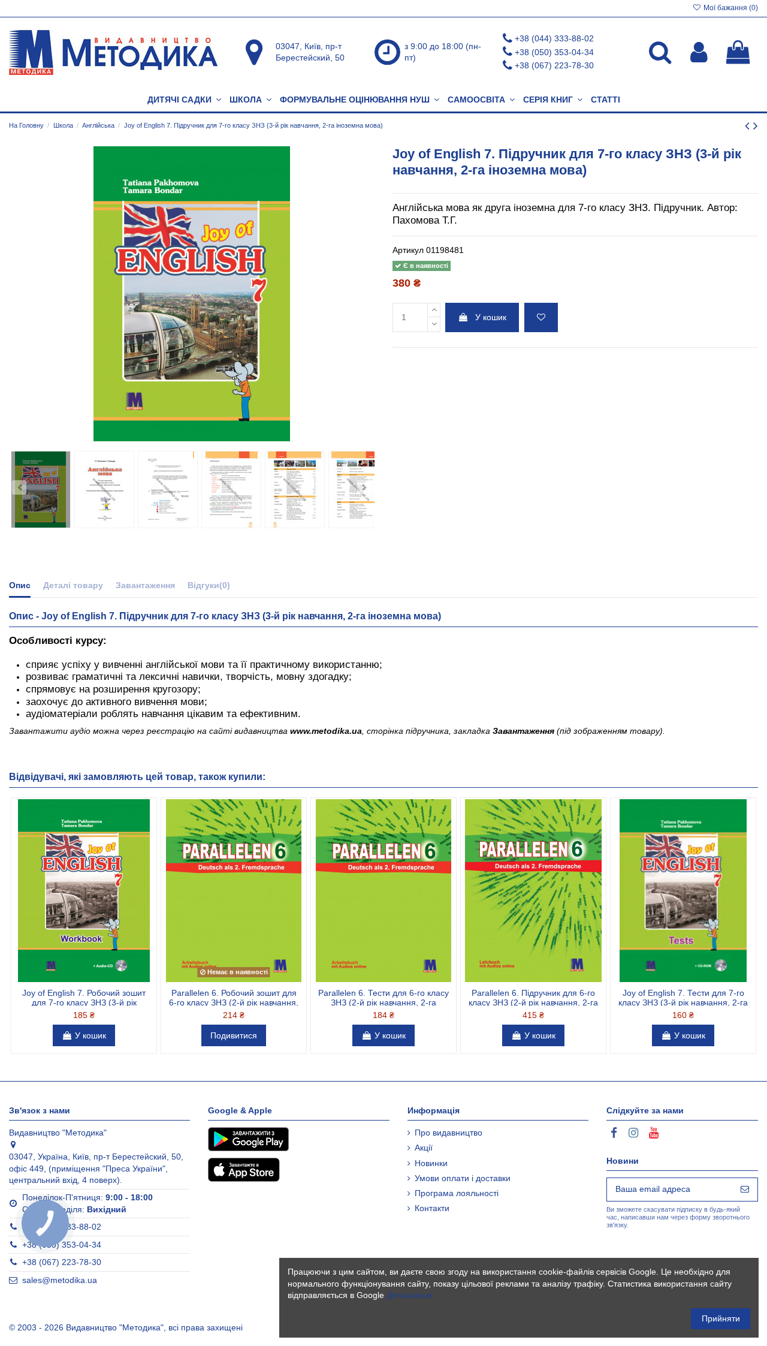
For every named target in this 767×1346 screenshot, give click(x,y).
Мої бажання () (730, 8)
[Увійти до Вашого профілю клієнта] (699, 52)
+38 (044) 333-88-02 (554, 38)
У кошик (490, 317)
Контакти (432, 1208)
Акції (424, 1147)
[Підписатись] (744, 1189)
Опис (20, 585)
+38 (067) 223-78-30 (554, 65)
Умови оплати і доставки (463, 1178)
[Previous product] (749, 126)
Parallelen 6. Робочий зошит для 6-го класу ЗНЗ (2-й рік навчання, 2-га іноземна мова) (233, 1003)
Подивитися (233, 1035)
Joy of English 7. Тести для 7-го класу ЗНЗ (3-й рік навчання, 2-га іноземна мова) (683, 1003)
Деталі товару (73, 585)
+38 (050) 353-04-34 (554, 52)
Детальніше (409, 1295)
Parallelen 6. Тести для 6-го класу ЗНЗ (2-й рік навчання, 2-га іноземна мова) (383, 1003)
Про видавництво (448, 1132)
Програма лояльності (457, 1193)
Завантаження (145, 585)
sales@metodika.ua (59, 1280)
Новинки (431, 1163)
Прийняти (721, 1318)
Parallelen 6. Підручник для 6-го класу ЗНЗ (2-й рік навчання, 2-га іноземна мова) (533, 1003)
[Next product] (755, 126)
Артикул (408, 250)
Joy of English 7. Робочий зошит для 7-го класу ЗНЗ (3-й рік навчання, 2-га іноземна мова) (84, 1003)
